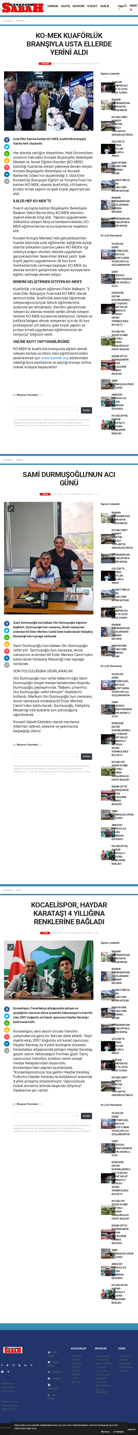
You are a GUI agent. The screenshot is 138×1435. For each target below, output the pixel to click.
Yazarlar (56, 1372)
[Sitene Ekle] (9, 1371)
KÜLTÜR (76, 1382)
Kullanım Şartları (10, 1401)
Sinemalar (101, 1378)
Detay (106, 1431)
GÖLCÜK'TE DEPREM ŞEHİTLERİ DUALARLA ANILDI (118, 148)
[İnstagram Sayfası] (15, 1365)
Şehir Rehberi (103, 1385)
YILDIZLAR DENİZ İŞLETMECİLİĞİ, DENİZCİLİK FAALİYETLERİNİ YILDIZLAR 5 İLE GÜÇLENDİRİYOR (121, 254)
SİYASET (92, 6)
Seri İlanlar (101, 1382)
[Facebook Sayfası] (3, 1365)
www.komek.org (55, 358)
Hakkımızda (8, 1383)
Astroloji (123, 1371)
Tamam (119, 1431)
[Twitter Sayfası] (8, 1365)
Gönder (86, 410)
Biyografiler (125, 1363)
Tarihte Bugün (103, 1374)
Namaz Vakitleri (104, 1363)
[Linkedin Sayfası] (26, 1365)
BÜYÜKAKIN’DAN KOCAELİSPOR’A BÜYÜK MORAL (121, 222)
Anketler (123, 1359)
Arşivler (56, 1378)
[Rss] (32, 1365)
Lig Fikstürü (101, 1371)
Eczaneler (101, 1367)
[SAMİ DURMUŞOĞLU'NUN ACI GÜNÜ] (48, 558)
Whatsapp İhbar (10, 1405)
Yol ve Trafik (102, 1359)
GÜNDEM (52, 6)
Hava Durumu (103, 1356)
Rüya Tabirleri (126, 1367)
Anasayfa (8, 21)
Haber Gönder (9, 1409)
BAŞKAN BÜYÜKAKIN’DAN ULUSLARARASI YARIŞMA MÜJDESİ (121, 204)
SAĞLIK (104, 6)
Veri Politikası (8, 1391)
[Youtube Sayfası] (21, 1365)
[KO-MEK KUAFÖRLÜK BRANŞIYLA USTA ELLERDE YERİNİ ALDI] (48, 100)
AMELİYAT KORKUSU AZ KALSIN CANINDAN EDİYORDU (119, 401)
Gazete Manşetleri (101, 1390)
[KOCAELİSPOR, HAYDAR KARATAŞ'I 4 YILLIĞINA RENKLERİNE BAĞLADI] (48, 970)
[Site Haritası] (3, 1371)
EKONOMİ (78, 6)
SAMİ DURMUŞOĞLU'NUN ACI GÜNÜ (122, 384)
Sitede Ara (124, 1356)
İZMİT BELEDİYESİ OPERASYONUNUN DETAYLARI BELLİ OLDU (122, 279)
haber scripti (6, 1431)
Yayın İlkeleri (8, 1387)
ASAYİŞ (65, 6)
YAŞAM (19, 459)
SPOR (18, 890)
